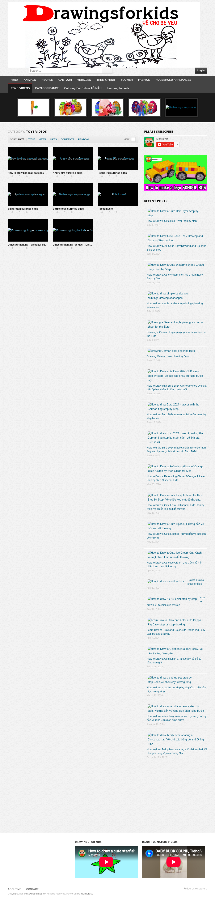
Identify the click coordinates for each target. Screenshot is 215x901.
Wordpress (87, 893)
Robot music (105, 208)
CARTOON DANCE (47, 88)
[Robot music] (118, 194)
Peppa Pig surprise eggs (112, 172)
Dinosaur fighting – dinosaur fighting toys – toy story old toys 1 (45, 244)
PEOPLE (47, 79)
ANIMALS (30, 79)
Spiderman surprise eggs (23, 208)
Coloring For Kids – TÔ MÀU (82, 88)
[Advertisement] (175, 794)
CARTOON (65, 79)
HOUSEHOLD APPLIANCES (173, 79)
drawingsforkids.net (36, 893)
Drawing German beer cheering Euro (168, 356)
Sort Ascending (91, 139)
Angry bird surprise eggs (68, 172)
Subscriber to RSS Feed (198, 893)
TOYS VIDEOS (20, 88)
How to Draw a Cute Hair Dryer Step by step (172, 221)
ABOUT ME (14, 889)
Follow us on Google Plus (191, 893)
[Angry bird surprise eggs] (70, 107)
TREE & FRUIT (106, 79)
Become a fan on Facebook (184, 893)
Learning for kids (118, 88)
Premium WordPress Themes (204, 893)
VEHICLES (84, 79)
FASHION (144, 79)
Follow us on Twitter (177, 893)
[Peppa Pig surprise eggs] (107, 107)
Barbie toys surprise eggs (68, 208)
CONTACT (32, 889)
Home (14, 79)
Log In (201, 70)
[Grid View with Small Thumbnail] (133, 139)
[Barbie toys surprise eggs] (73, 194)
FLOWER (127, 79)
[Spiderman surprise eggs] (144, 107)
